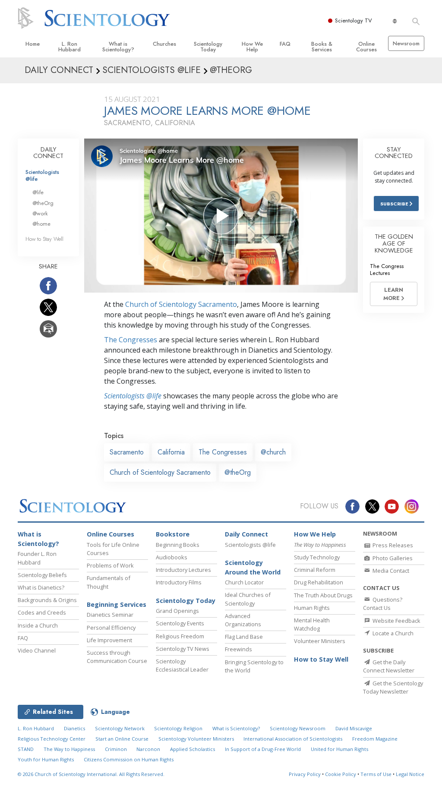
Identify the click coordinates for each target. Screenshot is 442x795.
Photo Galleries (392, 558)
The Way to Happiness (69, 749)
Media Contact (390, 570)
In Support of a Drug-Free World (263, 749)
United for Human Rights (339, 749)
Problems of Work (110, 565)
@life (38, 192)
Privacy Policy (305, 774)
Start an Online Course (121, 738)
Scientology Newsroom (297, 728)
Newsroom (406, 43)
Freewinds (238, 649)
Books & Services (321, 47)
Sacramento (127, 452)
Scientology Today (208, 47)
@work (40, 213)
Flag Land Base (244, 636)
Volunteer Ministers (319, 641)
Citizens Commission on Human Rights (129, 759)
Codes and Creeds (42, 612)
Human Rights (312, 608)
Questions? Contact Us (382, 604)
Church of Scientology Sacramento (181, 304)
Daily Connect (246, 534)
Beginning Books (177, 545)
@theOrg (237, 472)
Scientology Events (180, 623)
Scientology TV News (182, 649)
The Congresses (130, 339)
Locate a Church (392, 633)
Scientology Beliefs (42, 575)
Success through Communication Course (117, 657)
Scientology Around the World (253, 567)
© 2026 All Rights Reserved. (91, 774)
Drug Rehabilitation (318, 582)
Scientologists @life (42, 175)
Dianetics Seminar (110, 614)
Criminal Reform (314, 570)
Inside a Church (38, 625)
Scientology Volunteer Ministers (196, 738)
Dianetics (74, 728)
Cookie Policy (340, 774)
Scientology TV (353, 20)
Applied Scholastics (192, 749)
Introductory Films (179, 582)
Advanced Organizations (243, 620)
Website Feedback (395, 621)
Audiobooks (171, 557)
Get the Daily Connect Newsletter (388, 666)
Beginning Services (116, 604)
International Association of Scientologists (292, 738)
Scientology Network (120, 728)
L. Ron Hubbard (69, 47)
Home (32, 44)
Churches (164, 44)
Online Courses (366, 47)
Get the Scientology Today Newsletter (393, 687)
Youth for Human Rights (46, 759)
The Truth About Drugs (323, 595)
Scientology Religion (178, 728)
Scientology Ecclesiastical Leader (182, 665)
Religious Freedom (180, 636)
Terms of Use (375, 774)
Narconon (148, 749)
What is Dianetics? (41, 587)
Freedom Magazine (375, 738)
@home (41, 224)
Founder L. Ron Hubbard (37, 558)
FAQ (285, 44)
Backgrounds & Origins (47, 600)
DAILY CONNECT (48, 153)
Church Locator (244, 582)
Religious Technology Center (51, 738)
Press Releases (392, 545)
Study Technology (317, 557)
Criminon (116, 749)
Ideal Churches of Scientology (248, 599)
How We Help (252, 47)
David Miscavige (353, 728)
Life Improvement (109, 640)
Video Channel (37, 650)
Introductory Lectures (183, 570)
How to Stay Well (44, 239)
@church (273, 452)
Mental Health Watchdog (312, 624)
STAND (26, 749)
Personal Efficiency (111, 627)
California (171, 452)
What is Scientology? (118, 47)
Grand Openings (177, 611)
